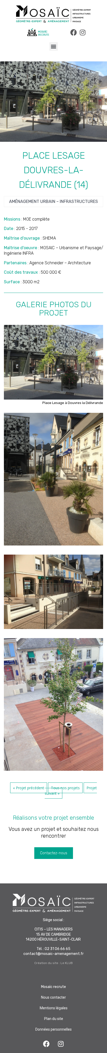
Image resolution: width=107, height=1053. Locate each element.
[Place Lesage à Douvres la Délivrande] (53, 398)
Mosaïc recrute (53, 987)
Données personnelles (53, 1029)
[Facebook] (73, 32)
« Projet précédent (28, 787)
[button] (53, 46)
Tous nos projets (65, 787)
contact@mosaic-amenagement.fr (53, 954)
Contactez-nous (53, 853)
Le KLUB (67, 963)
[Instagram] (82, 32)
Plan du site (53, 1019)
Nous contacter (53, 997)
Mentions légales (54, 1008)
